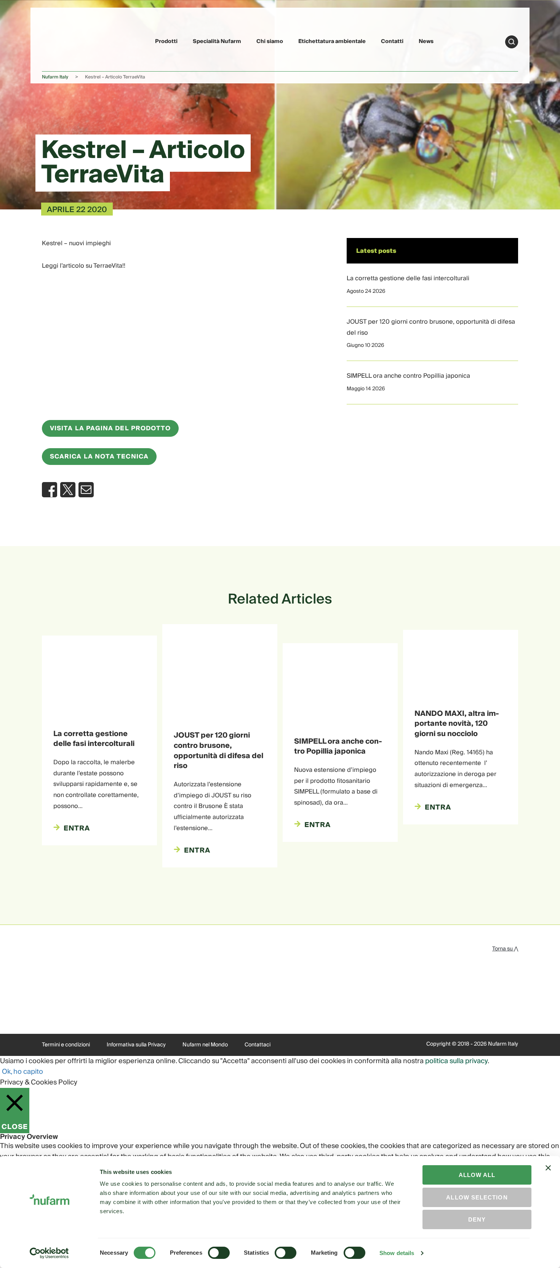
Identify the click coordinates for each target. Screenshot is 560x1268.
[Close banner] (548, 1174)
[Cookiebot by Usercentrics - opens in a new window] (49, 1253)
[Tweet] (67, 489)
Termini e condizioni (66, 1044)
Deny (477, 1219)
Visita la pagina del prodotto (110, 428)
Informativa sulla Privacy (136, 1044)
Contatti (392, 41)
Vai (511, 41)
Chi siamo (269, 41)
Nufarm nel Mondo (205, 1044)
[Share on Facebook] (49, 489)
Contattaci (257, 1044)
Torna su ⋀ (505, 948)
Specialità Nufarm (217, 41)
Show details (396, 1253)
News (426, 41)
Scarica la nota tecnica (99, 456)
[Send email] (86, 489)
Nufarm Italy (55, 77)
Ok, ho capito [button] (22, 1072)
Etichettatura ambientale (332, 41)
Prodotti (166, 41)
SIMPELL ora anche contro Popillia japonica (408, 375)
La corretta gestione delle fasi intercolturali (408, 278)
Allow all (477, 1175)
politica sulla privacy (456, 1061)
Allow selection (476, 1197)
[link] (60, 40)
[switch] (219, 1253)
